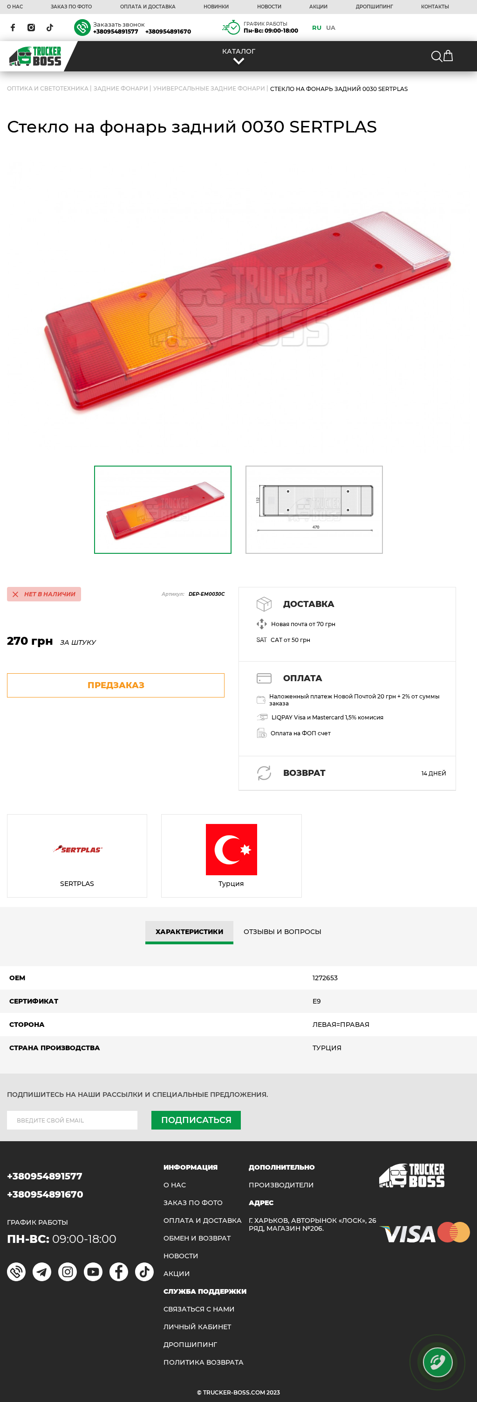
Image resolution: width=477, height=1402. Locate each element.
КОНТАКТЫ (435, 7)
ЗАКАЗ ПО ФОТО (71, 7)
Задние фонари (121, 88)
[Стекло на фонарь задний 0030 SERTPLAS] (238, 307)
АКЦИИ (318, 7)
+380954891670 (168, 31)
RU (316, 27)
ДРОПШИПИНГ (374, 7)
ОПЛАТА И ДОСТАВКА (148, 7)
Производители (281, 1185)
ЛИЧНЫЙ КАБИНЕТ (197, 1327)
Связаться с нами (199, 1309)
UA (330, 27)
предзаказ (116, 685)
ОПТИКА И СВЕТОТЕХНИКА (48, 88)
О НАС (15, 7)
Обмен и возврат (197, 1238)
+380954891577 (115, 31)
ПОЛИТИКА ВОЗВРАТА (204, 1363)
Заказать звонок (119, 24)
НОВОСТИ (269, 7)
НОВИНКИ (216, 7)
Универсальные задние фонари (209, 88)
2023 (273, 1392)
